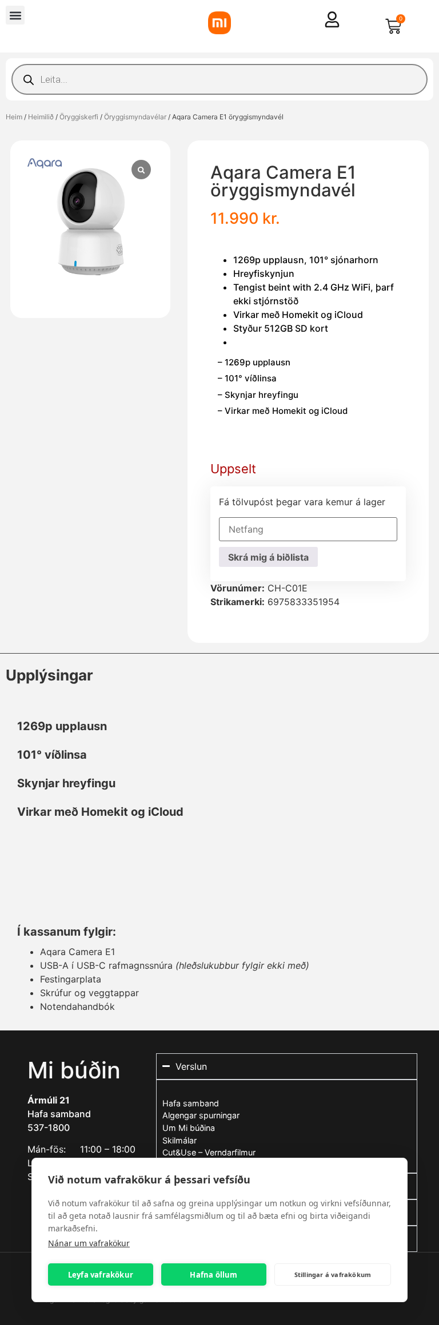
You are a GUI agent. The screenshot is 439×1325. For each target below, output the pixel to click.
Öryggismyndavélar (135, 116)
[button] (15, 15)
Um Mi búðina (188, 1128)
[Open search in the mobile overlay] (219, 79)
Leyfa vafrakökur (100, 1275)
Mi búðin (74, 1070)
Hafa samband (59, 1113)
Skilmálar (179, 1140)
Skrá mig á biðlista (268, 557)
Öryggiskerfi (78, 116)
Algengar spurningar (201, 1115)
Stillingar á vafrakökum (333, 1274)
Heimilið (41, 116)
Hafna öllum (213, 1275)
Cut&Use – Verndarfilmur (209, 1152)
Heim (14, 116)
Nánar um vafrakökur (89, 1243)
